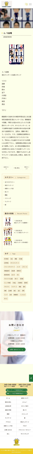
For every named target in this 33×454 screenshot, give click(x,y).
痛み (15, 290)
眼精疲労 (16, 294)
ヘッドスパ (22, 294)
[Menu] (30, 4)
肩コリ (16, 278)
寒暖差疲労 (7, 270)
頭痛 (5, 290)
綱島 (20, 286)
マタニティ (6, 286)
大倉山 (14, 282)
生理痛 (10, 290)
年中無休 (6, 259)
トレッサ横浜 (7, 282)
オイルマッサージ (15, 263)
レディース (24, 266)
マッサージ (8, 201)
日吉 (12, 259)
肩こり (7, 192)
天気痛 (20, 259)
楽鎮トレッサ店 (9, 188)
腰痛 (6, 195)
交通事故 (20, 282)
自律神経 (6, 263)
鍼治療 (13, 270)
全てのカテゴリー (10, 182)
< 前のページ (6, 168)
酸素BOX (19, 270)
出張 (11, 294)
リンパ (5, 294)
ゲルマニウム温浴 (8, 278)
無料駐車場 (7, 275)
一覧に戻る (16, 168)
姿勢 (23, 290)
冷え (18, 275)
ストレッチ (8, 198)
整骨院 (25, 282)
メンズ (18, 266)
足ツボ (13, 275)
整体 (24, 286)
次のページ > (26, 168)
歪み (19, 290)
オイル (5, 298)
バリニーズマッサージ (9, 266)
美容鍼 (21, 278)
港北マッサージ (9, 185)
